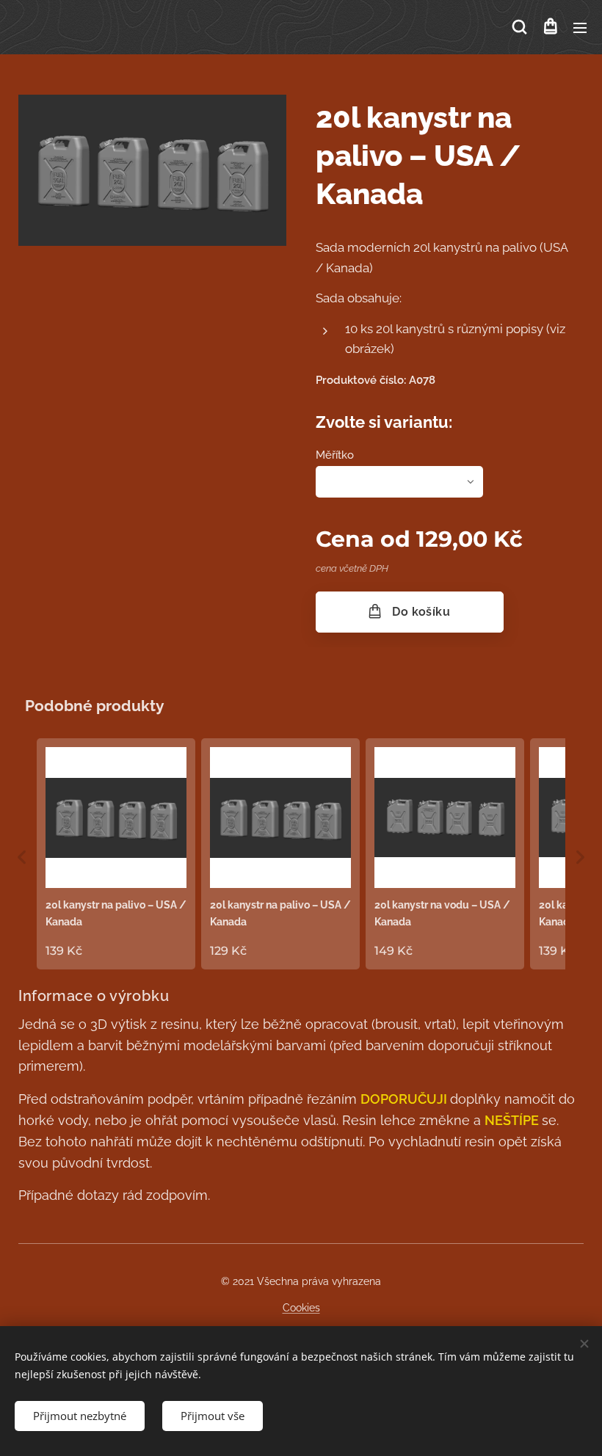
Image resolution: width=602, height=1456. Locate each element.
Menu (580, 27)
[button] (519, 27)
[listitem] (116, 853)
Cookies (301, 1308)
